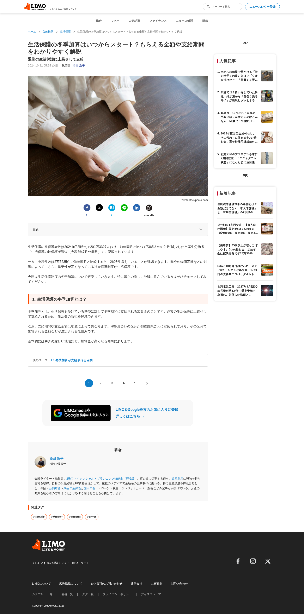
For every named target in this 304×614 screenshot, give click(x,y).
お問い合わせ (179, 583)
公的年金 (55, 488)
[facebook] (238, 561)
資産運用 (177, 478)
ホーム (32, 31)
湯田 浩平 (56, 458)
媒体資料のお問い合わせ (106, 583)
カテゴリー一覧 (42, 594)
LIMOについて (41, 583)
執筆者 (73, 65)
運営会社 (136, 583)
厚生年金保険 (72, 488)
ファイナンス (158, 20)
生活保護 (65, 31)
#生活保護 (39, 516)
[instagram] (253, 561)
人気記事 (134, 20)
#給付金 (91, 516)
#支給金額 (75, 516)
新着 (205, 20)
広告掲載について (70, 583)
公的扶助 (48, 31)
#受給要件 (57, 516)
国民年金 (89, 488)
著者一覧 (67, 594)
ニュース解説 (184, 20)
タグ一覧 (88, 594)
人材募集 (156, 583)
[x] (268, 561)
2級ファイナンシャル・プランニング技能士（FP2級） (101, 478)
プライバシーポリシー (117, 594)
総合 (99, 20)
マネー (115, 20)
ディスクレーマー (152, 594)
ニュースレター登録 (262, 6)
